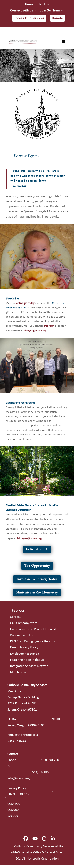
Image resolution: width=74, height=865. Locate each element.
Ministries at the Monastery (37, 592)
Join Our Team (50, 10)
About (41, 4)
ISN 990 (12, 816)
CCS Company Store (23, 623)
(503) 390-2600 (49, 760)
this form (49, 326)
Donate (57, 18)
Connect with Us (21, 10)
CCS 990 (13, 810)
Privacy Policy (16, 788)
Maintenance (19, 672)
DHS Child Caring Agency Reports (32, 641)
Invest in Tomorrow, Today (37, 579)
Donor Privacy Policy (24, 647)
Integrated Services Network (29, 666)
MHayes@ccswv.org (34, 330)
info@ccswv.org (18, 778)
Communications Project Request (33, 629)
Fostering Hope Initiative (27, 660)
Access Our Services (29, 18)
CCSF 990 (13, 804)
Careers (15, 617)
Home (29, 4)
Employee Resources (24, 654)
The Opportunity (37, 566)
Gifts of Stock (37, 549)
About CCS (17, 611)
